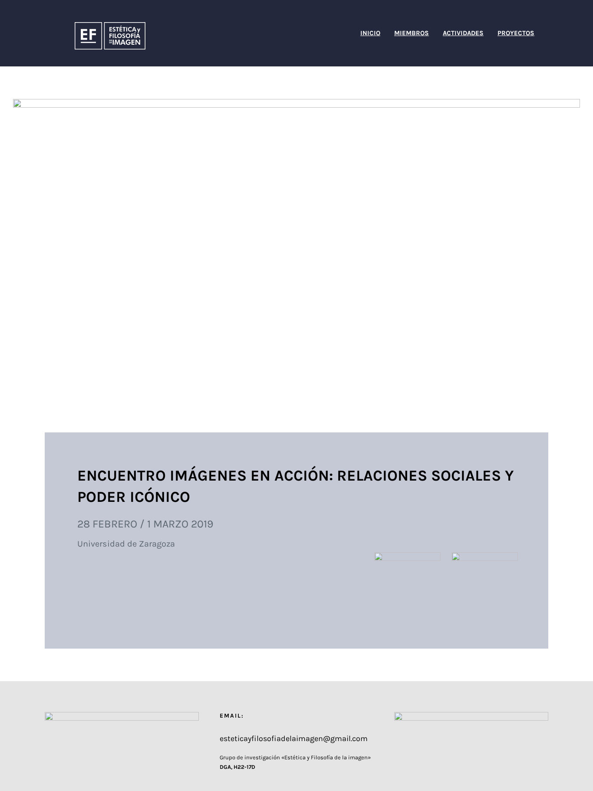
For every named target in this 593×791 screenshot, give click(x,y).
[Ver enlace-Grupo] (407, 559)
